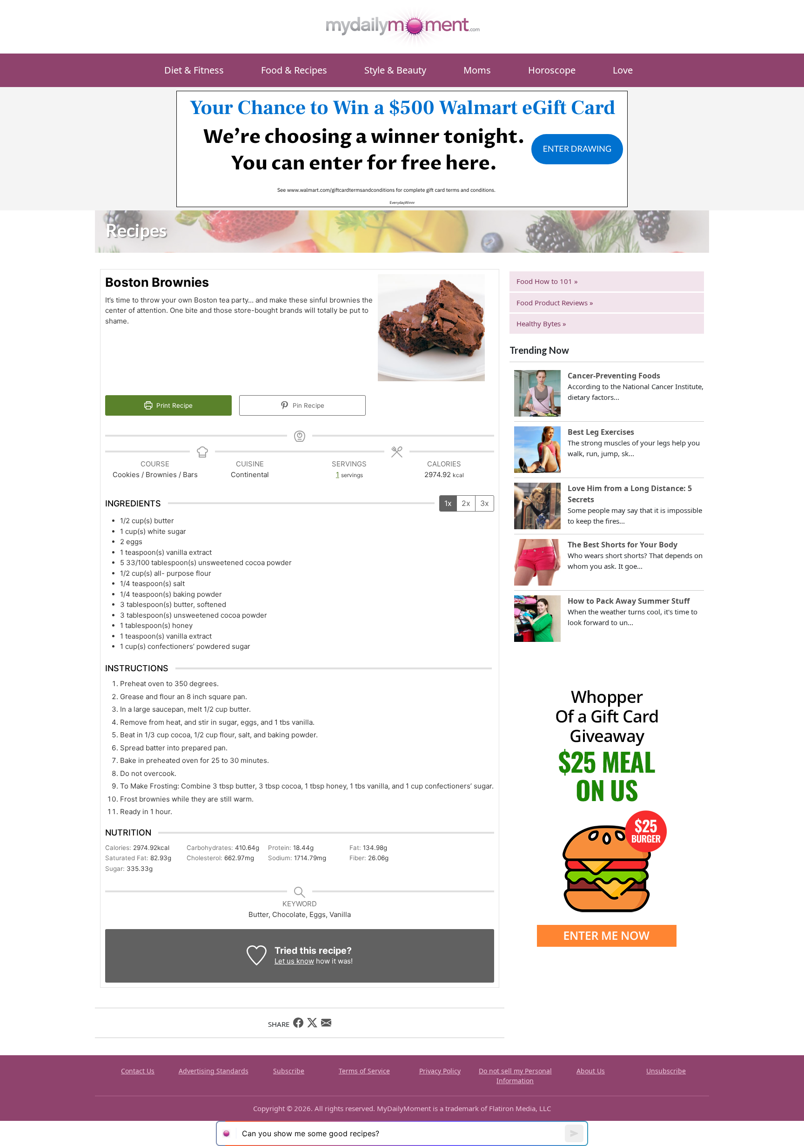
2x (466, 503)
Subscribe (288, 1070)
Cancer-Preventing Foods (614, 376)
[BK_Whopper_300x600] (607, 806)
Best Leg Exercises (601, 432)
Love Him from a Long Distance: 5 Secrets (630, 494)
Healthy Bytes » (541, 323)
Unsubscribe (666, 1070)
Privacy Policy (440, 1070)
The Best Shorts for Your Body (622, 544)
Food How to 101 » (547, 281)
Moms (477, 70)
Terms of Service (364, 1070)
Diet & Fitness (194, 70)
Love (623, 70)
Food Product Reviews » (554, 302)
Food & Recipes (294, 70)
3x (484, 503)
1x (448, 503)
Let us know (294, 961)
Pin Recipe (307, 405)
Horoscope (552, 70)
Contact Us (137, 1070)
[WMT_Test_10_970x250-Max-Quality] (402, 148)
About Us (590, 1070)
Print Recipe (173, 405)
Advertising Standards (213, 1070)
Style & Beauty (395, 70)
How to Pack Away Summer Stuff (629, 601)
